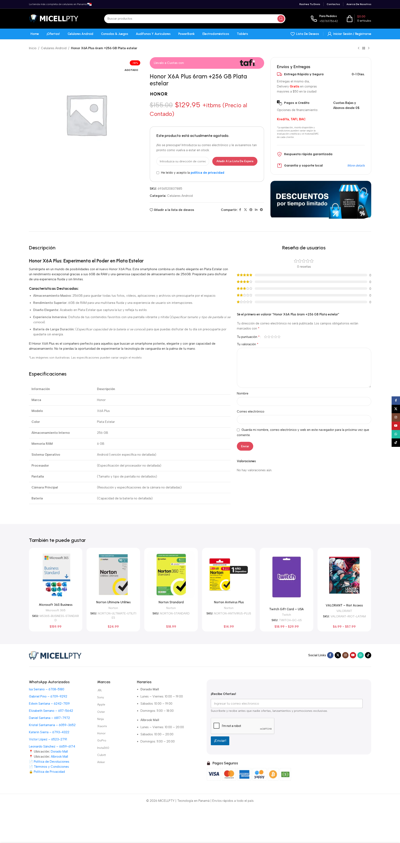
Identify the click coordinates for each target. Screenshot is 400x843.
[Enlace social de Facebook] (240, 210)
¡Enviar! (220, 740)
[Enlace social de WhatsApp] (360, 655)
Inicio (33, 48)
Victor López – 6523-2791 (48, 739)
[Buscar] (281, 18)
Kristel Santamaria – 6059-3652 (52, 725)
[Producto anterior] (358, 48)
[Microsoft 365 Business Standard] (55, 576)
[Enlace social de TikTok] (368, 655)
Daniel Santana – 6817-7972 (49, 718)
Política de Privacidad (49, 772)
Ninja (100, 719)
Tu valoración (247, 344)
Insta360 (103, 748)
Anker (101, 762)
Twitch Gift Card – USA (286, 609)
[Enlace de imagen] (55, 655)
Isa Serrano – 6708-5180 (46, 689)
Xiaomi (102, 726)
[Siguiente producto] (368, 48)
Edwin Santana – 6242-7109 (49, 703)
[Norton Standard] (171, 574)
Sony (100, 697)
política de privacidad (207, 173)
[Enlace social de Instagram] (345, 655)
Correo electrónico (250, 411)
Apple (101, 704)
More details (356, 165)
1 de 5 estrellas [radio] (265, 336)
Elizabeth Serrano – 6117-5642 (51, 711)
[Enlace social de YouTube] (353, 655)
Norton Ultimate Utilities (113, 602)
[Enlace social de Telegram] (261, 210)
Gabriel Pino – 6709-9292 (48, 696)
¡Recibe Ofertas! (223, 694)
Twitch (286, 615)
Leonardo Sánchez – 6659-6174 (52, 746)
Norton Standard (171, 602)
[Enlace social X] (245, 210)
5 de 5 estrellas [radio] (279, 336)
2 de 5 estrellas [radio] (269, 336)
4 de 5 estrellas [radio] (275, 336)
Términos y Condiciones (51, 767)
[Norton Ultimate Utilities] (113, 574)
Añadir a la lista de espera (234, 161)
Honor (101, 733)
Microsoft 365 (56, 610)
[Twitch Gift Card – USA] (286, 578)
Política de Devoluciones (51, 762)
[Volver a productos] (363, 48)
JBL (99, 690)
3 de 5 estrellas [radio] (272, 336)
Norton (113, 608)
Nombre (242, 393)
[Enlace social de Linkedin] (256, 210)
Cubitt (101, 755)
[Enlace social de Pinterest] (251, 210)
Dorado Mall (59, 751)
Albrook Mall (59, 756)
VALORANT (344, 611)
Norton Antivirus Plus (229, 602)
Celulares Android (54, 48)
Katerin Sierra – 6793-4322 (49, 732)
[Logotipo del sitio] (54, 18)
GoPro (101, 740)
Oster (101, 712)
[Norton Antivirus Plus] (228, 574)
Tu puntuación (248, 337)
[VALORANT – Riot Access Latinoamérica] (344, 576)
